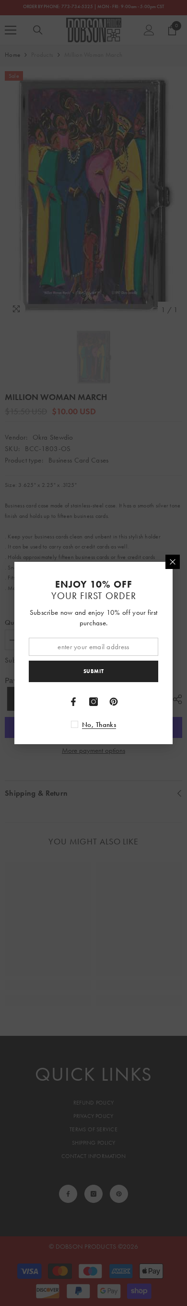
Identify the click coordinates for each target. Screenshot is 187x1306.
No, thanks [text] (99, 724)
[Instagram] (93, 702)
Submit (93, 671)
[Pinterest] (114, 702)
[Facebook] (73, 702)
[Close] (172, 562)
